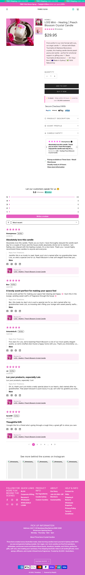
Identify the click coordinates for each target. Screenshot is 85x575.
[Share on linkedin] (20, 264)
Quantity (49, 72)
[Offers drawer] (73, 9)
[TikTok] (17, 504)
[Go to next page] (55, 444)
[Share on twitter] (11, 264)
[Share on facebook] (7, 264)
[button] (8, 32)
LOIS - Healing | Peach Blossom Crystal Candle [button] (30, 271)
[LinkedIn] (12, 504)
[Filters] (8, 222)
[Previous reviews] (46, 147)
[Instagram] (12, 500)
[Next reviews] (77, 147)
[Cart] (77, 9)
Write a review (42, 216)
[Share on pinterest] (16, 264)
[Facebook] (7, 500)
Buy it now (61, 91)
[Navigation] (7, 9)
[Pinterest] (17, 500)
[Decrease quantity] (47, 76)
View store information (55, 167)
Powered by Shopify (50, 572)
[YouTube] (7, 504)
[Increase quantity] (54, 76)
